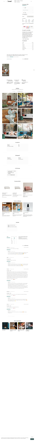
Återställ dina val (25, 14)
